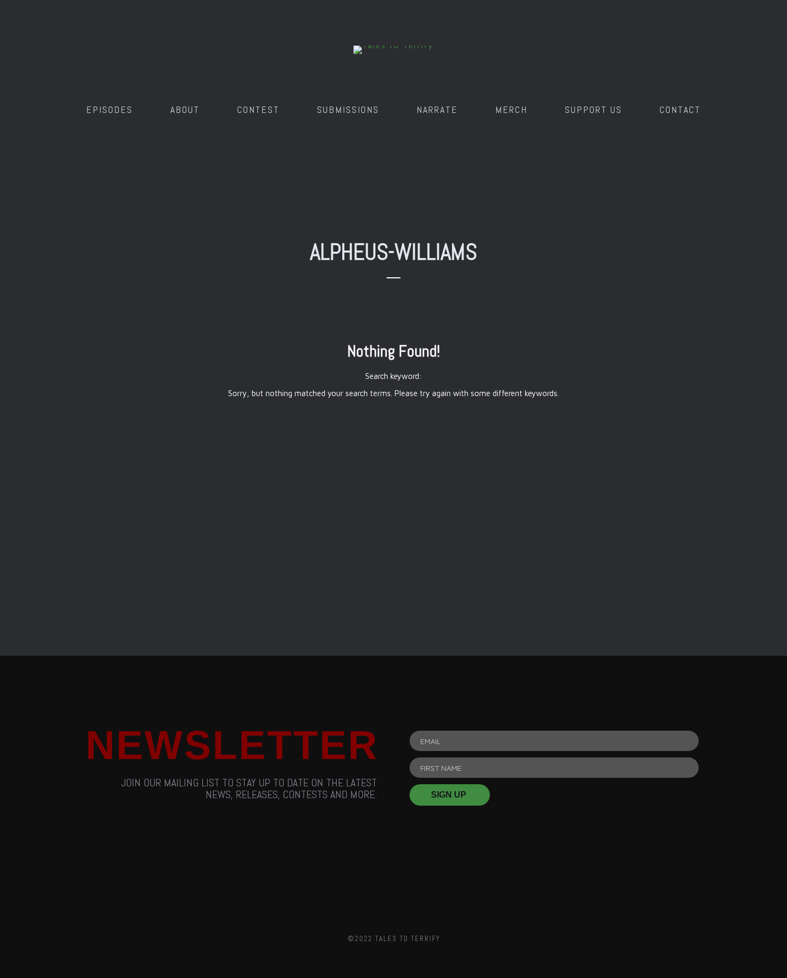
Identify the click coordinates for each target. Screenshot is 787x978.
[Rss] (272, 879)
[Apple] (515, 879)
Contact (680, 109)
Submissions (348, 109)
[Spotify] (454, 879)
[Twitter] (393, 879)
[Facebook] (333, 879)
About (185, 109)
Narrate (437, 109)
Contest (258, 109)
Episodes (109, 109)
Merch (511, 109)
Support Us (593, 109)
